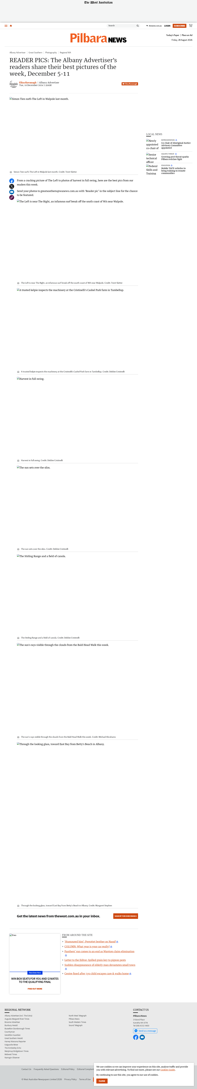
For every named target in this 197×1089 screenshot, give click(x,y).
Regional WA (65, 52)
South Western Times (77, 1022)
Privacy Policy (70, 1079)
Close (102, 1081)
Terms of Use (85, 1079)
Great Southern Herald (14, 1038)
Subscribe (179, 26)
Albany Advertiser (18, 52)
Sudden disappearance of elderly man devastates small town (99, 964)
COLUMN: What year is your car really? (87, 946)
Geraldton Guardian (12, 1035)
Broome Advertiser (12, 1022)
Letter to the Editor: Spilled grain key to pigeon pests (95, 960)
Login (167, 26)
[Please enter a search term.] (138, 25)
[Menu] (6, 25)
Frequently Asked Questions (46, 1069)
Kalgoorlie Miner (11, 1045)
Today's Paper (172, 35)
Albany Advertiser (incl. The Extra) (18, 1016)
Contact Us (26, 1069)
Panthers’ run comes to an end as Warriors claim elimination (99, 951)
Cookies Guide (167, 1069)
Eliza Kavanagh (131, 84)
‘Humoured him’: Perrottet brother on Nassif (90, 941)
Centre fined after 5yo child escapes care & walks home (96, 973)
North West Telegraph (77, 1016)
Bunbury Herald (11, 1025)
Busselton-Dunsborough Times (17, 1028)
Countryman (10, 1032)
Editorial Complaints (86, 1069)
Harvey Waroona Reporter (15, 1041)
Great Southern (35, 52)
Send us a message (147, 1031)
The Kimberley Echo (13, 1048)
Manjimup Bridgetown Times (16, 1051)
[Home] (11, 26)
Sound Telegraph (75, 1025)
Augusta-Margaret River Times (17, 1019)
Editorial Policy (67, 1069)
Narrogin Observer (12, 1057)
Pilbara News (74, 1019)
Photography (51, 52)
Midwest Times (11, 1054)
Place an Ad (187, 35)
